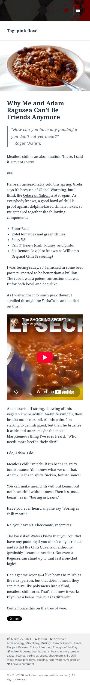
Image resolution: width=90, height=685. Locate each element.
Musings (46, 643)
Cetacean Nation (36, 195)
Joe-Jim (42, 639)
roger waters (56, 660)
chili (66, 656)
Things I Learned (40, 647)
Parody (57, 643)
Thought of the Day (65, 647)
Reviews (23, 647)
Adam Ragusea (20, 651)
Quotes (67, 643)
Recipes (12, 647)
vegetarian (73, 660)
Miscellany (32, 643)
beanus (20, 656)
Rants (77, 643)
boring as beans (37, 656)
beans (46, 651)
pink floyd (29, 660)
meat (18, 660)
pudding (42, 660)
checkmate (56, 656)
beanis (36, 651)
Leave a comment (22, 664)
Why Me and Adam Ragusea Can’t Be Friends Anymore (35, 110)
